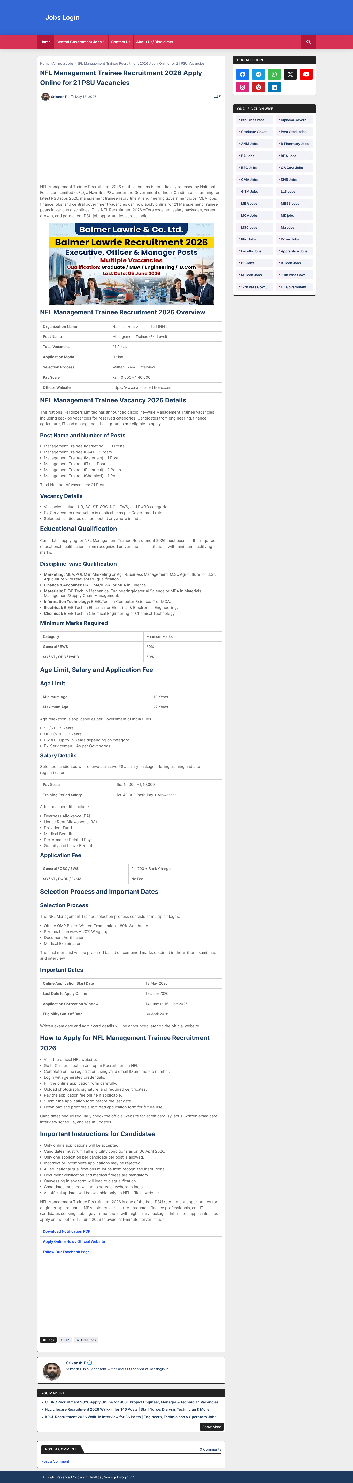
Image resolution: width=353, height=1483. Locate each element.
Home (45, 42)
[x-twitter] (290, 74)
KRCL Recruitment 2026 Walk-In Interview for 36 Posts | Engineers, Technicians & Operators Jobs (131, 1417)
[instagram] (242, 87)
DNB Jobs (289, 179)
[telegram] (258, 74)
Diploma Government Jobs (297, 120)
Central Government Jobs (79, 42)
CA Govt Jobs (292, 168)
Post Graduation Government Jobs (297, 132)
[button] (308, 42)
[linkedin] (274, 87)
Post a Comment (55, 1461)
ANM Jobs (249, 144)
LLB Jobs (288, 191)
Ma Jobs (287, 227)
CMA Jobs (249, 179)
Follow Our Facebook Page (66, 1251)
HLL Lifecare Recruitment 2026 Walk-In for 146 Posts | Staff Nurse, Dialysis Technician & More (127, 1409)
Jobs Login (62, 17)
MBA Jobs (249, 203)
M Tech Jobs (251, 275)
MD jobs (287, 215)
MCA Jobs (249, 215)
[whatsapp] (274, 74)
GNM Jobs (249, 191)
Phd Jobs (248, 239)
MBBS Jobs (290, 203)
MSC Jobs (249, 227)
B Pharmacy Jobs (295, 144)
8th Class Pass (252, 120)
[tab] (45, 42)
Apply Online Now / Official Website (74, 1241)
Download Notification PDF (66, 1231)
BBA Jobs (288, 156)
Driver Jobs (290, 239)
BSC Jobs (249, 168)
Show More (211, 1427)
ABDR (64, 1340)
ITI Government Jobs (297, 287)
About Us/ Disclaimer (154, 42)
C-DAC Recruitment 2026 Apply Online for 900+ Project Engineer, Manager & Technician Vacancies (132, 1402)
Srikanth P (76, 1362)
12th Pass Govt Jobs (257, 287)
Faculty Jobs (251, 251)
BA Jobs (247, 156)
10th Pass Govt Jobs (297, 275)
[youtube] (306, 74)
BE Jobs (247, 263)
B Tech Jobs (291, 263)
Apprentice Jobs (294, 251)
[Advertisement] (134, 144)
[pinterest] (258, 87)
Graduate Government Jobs (257, 132)
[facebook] (242, 74)
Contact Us (121, 42)
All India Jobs (63, 63)
